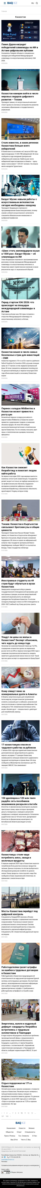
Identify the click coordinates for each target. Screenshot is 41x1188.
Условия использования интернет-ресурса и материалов (20, 1165)
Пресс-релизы (9, 1136)
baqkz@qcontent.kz (7, 1159)
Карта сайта (5, 1169)
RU (32, 3)
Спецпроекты (30, 1132)
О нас (34, 1136)
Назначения (11, 1128)
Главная (4, 11)
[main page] (18, 3)
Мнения (31, 1128)
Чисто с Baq (26, 1140)
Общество (10, 1132)
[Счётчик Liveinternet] (5, 1172)
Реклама (4, 1161)
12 (28, 1113)
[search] (36, 3)
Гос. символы (23, 1136)
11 (25, 1113)
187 (2, 1116)
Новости (22, 1128)
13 (32, 1113)
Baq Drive (14, 1140)
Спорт (19, 1132)
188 (7, 1116)
